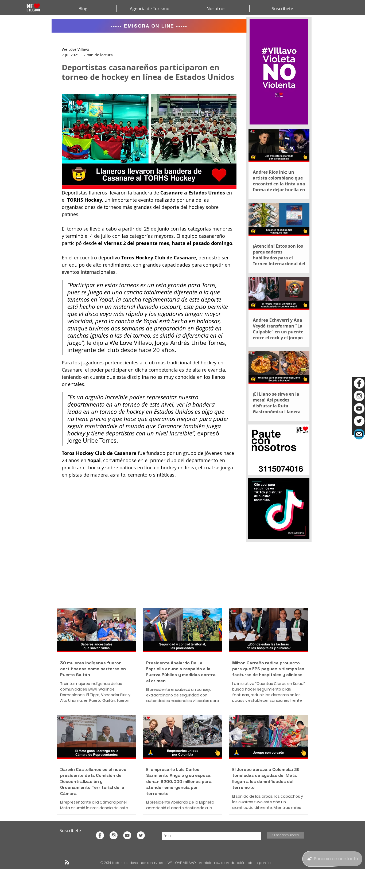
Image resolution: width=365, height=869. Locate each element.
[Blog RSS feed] (67, 862)
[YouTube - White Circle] (359, 408)
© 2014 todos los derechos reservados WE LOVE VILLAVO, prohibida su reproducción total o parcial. (186, 862)
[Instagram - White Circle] (359, 396)
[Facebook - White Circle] (359, 383)
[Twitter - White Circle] (359, 421)
